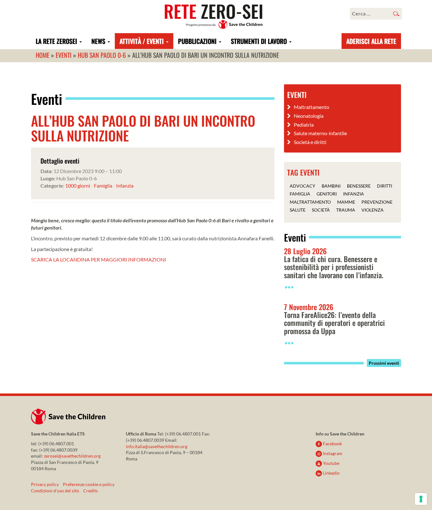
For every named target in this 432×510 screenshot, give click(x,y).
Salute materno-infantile (320, 133)
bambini (331, 185)
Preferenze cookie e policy (88, 484)
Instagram (332, 453)
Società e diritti (310, 142)
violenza (372, 210)
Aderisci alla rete (371, 41)
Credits (90, 490)
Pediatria (304, 125)
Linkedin (331, 473)
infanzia (353, 193)
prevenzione (376, 202)
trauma (345, 210)
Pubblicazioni (198, 41)
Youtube (330, 463)
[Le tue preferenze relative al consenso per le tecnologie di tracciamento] (421, 499)
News (99, 41)
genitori (327, 193)
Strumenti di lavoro (259, 41)
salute (297, 210)
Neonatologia (309, 116)
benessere (359, 185)
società (321, 210)
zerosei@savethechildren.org (72, 456)
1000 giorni (77, 186)
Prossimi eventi (384, 363)
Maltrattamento (311, 107)
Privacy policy (45, 484)
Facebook (332, 443)
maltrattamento (310, 202)
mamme (346, 202)
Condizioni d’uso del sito (55, 490)
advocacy (302, 185)
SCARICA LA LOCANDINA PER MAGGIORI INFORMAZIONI (98, 259)
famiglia (300, 193)
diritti (384, 185)
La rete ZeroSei (57, 41)
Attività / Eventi (142, 41)
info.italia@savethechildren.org (156, 446)
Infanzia (124, 186)
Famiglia (103, 186)
